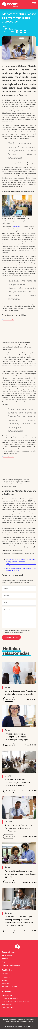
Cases (4, 26)
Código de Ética (7, 1007)
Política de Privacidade (10, 998)
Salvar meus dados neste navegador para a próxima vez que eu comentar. (18, 631)
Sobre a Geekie (8, 952)
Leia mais (9, 699)
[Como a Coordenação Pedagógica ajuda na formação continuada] (19, 673)
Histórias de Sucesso (9, 987)
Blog (3, 962)
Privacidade (7, 991)
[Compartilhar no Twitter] (21, 31)
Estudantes (6, 977)
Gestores (5, 974)
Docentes (5, 983)
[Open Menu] (34, 4)
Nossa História (7, 955)
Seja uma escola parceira (11, 965)
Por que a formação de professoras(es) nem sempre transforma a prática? (18, 782)
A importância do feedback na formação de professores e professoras (18, 828)
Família (4, 980)
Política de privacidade (9, 1019)
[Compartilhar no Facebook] (17, 31)
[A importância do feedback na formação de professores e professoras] (19, 807)
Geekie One (7, 970)
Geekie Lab (16, 226)
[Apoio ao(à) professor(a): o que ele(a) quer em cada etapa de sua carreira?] (19, 853)
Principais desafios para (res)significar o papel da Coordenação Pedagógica (17, 737)
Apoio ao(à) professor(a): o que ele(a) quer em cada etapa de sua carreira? (20, 874)
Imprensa (5, 959)
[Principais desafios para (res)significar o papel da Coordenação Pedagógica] (19, 716)
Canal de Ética (7, 995)
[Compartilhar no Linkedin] (25, 31)
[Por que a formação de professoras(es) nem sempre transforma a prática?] (19, 762)
